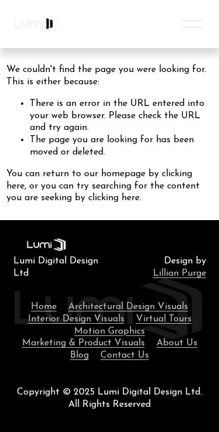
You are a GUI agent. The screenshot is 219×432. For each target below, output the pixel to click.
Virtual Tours (164, 319)
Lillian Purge (179, 273)
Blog (79, 355)
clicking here (114, 198)
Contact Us (124, 355)
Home (44, 306)
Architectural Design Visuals (128, 306)
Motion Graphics (109, 331)
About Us (177, 343)
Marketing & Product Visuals (83, 343)
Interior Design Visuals (76, 319)
